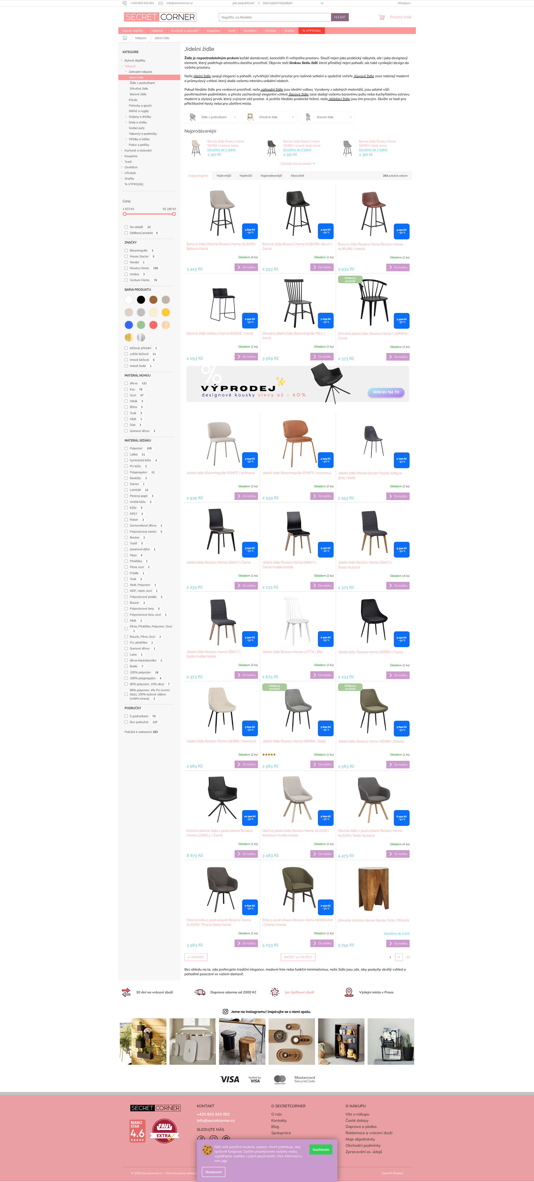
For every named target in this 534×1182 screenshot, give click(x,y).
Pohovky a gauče (140, 105)
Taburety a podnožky (143, 134)
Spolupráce (281, 1132)
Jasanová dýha (142, 549)
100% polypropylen (145, 678)
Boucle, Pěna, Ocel (145, 637)
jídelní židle (202, 76)
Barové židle (138, 94)
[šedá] (141, 312)
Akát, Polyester (143, 585)
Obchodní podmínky (278, 3)
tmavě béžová (142, 360)
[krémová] (153, 312)
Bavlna (137, 537)
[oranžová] (166, 312)
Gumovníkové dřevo (146, 525)
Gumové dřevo (142, 431)
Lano (136, 654)
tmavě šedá (140, 366)
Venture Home (143, 280)
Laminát (139, 490)
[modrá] (129, 325)
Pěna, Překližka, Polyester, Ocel (151, 628)
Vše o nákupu (357, 1114)
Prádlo (137, 573)
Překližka (139, 561)
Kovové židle (364, 76)
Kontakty (279, 1120)
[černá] (141, 300)
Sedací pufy (137, 128)
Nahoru (197, 957)
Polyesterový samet (146, 531)
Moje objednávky (360, 1139)
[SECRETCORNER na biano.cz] (137, 1131)
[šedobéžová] (166, 300)
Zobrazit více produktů (296, 163)
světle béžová (143, 354)
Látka (137, 454)
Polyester (141, 448)
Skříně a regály (139, 111)
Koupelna (131, 156)
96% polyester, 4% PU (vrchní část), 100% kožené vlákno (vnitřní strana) (150, 694)
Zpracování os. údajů (364, 1151)
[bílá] (129, 300)
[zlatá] (129, 337)
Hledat (340, 17)
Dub (135, 425)
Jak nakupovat (243, 3)
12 (408, 957)
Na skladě (140, 227)
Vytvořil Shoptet (392, 1173)
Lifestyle (130, 173)
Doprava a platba (361, 1126)
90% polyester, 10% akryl (150, 684)
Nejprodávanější (271, 175)
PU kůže (138, 466)
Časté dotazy (357, 1120)
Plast (136, 555)
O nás (276, 1114)
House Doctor (142, 256)
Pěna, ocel (140, 567)
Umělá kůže (140, 502)
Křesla (133, 100)
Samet (137, 484)
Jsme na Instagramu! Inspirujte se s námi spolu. (271, 1012)
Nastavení (213, 1172)
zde (224, 1161)
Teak (136, 413)
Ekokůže (138, 478)
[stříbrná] (141, 337)
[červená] (153, 325)
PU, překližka (141, 642)
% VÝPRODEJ (134, 184)
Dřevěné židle (139, 88)
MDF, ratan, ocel (144, 591)
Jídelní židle (136, 77)
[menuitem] (132, 30)
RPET (136, 514)
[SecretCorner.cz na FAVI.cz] (164, 1131)
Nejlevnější (224, 175)
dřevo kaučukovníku (146, 660)
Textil (128, 162)
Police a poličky (139, 145)
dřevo (138, 383)
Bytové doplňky (135, 60)
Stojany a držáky (140, 117)
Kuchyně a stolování (138, 150)
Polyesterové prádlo (146, 597)
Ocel (137, 395)
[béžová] (129, 312)
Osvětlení (131, 167)
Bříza (136, 407)
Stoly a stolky (138, 122)
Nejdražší (246, 175)
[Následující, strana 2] (399, 957)
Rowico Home (144, 268)
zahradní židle (271, 89)
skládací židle (339, 99)
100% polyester (144, 672)
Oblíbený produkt (144, 233)
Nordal (137, 262)
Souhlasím (321, 1149)
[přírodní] (166, 325)
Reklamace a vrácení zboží (369, 1132)
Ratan (137, 519)
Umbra (137, 274)
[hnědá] (153, 300)
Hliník (136, 401)
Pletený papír (141, 496)
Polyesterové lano (145, 608)
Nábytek (130, 66)
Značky (129, 178)
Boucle (137, 603)
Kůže (136, 508)
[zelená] (141, 325)
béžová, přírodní (143, 348)
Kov (136, 389)
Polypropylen (142, 472)
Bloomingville (141, 250)
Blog (275, 1126)
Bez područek (144, 722)
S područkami (143, 716)
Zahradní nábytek (140, 72)
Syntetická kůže (143, 460)
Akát (136, 419)
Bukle (136, 666)
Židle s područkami (142, 83)
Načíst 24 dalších (298, 957)
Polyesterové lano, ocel (148, 614)
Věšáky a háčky (139, 139)
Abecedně (297, 175)
